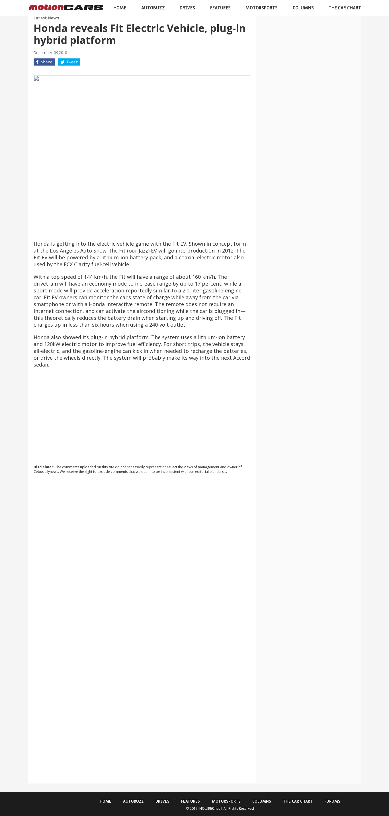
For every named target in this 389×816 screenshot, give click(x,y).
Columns (303, 8)
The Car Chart (345, 8)
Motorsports (261, 8)
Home (119, 8)
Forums (332, 801)
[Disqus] (142, 555)
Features (220, 8)
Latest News (46, 18)
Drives (187, 8)
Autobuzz (153, 8)
